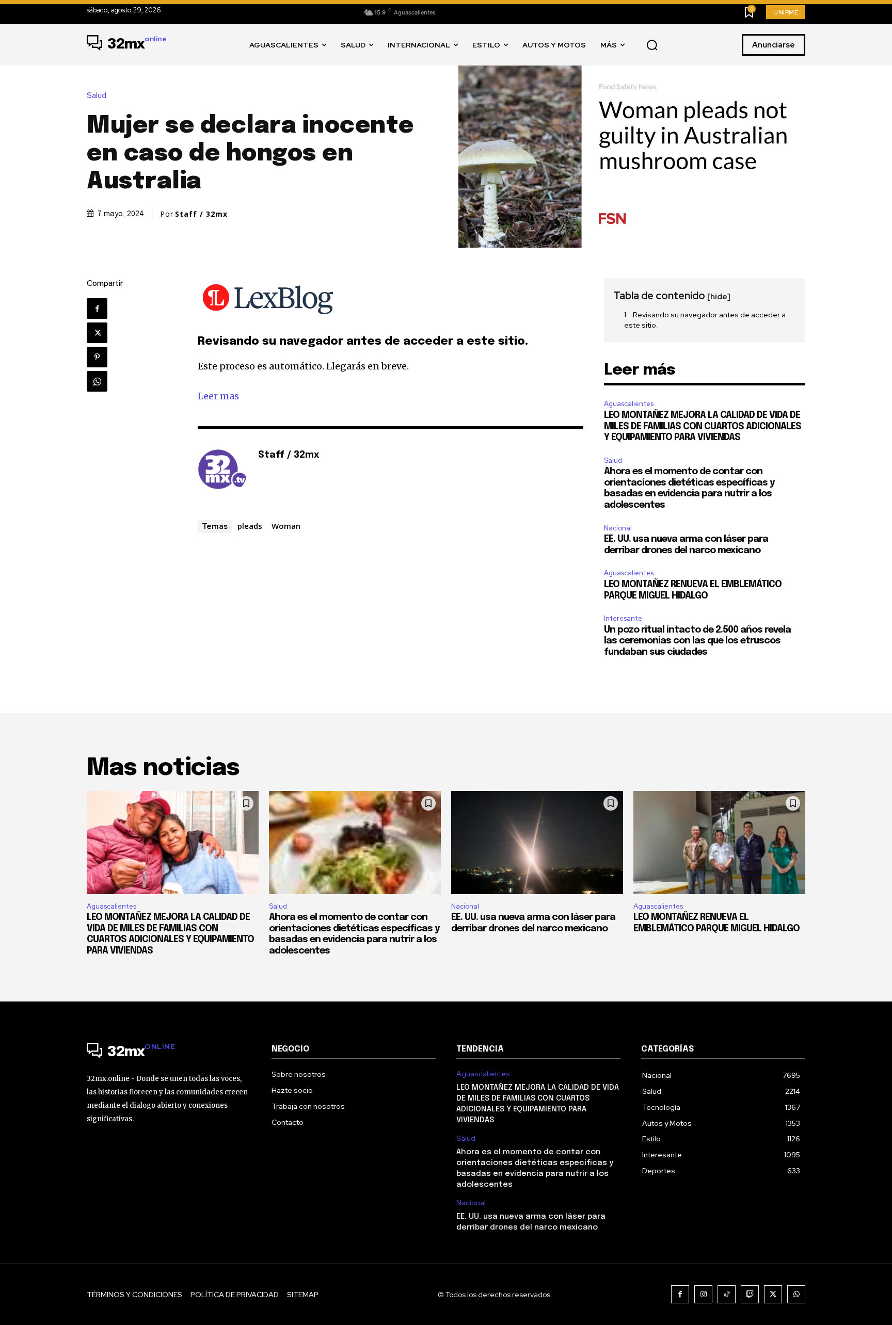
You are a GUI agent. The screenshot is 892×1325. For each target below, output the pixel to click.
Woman (286, 526)
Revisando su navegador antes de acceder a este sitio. (705, 320)
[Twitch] (750, 1294)
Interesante (623, 618)
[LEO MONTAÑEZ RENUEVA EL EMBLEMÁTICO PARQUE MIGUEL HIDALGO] (719, 842)
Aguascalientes (629, 403)
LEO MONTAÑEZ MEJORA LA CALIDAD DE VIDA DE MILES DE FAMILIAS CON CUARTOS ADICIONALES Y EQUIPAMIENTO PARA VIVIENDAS (702, 426)
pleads (249, 526)
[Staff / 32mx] (222, 471)
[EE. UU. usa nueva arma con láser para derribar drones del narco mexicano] (537, 842)
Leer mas (218, 396)
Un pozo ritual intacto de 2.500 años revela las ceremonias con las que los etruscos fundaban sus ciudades (697, 641)
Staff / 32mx (201, 214)
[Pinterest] (97, 357)
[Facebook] (97, 308)
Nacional (618, 528)
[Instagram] (703, 1294)
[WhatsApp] (97, 381)
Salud (96, 96)
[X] (97, 332)
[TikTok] (727, 1294)
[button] (652, 45)
